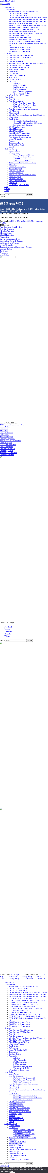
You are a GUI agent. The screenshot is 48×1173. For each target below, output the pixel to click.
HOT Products (14, 1086)
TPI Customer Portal (7, 425)
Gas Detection (14, 1046)
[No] (14, 1172)
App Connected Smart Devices (11, 227)
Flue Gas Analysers (7, 229)
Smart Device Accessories (22, 1066)
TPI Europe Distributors (8, 453)
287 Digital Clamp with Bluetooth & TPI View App (27, 996)
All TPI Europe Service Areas (23, 1134)
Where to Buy (14, 1128)
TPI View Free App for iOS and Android (23, 986)
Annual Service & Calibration (10, 441)
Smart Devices (9, 984)
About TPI (4, 431)
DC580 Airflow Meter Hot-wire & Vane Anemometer (28, 992)
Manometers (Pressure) (17, 1044)
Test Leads (4, 251)
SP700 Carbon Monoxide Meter (20, 1012)
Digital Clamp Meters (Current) (20, 1040)
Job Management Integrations (19, 1026)
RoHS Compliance (6, 447)
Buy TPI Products (6, 433)
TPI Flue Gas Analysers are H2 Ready (22, 1138)
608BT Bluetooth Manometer (19, 1024)
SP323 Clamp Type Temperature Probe (23, 998)
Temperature (13, 1052)
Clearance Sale (14, 1088)
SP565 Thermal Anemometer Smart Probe (24, 1004)
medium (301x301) (27, 221)
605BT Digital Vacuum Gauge (20, 1022)
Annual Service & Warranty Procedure (22, 1150)
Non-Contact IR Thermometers (20, 1112)
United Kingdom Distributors (23, 1130)
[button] (6, 187)
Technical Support (6, 437)
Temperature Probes (16, 1118)
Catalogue (8, 1028)
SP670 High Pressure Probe (19, 1010)
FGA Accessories (19, 1064)
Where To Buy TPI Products (19, 1070)
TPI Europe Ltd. (16, 974)
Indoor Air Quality (6, 245)
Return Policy (5, 427)
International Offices (7, 455)
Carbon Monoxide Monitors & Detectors (27, 1098)
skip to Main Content (7, 1)
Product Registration (16, 1148)
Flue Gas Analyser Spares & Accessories (23, 1084)
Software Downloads (7, 449)
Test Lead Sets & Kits (16, 1120)
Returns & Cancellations (17, 1142)
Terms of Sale (12, 976)
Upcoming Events (6, 451)
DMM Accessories (20, 1062)
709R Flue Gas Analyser (22, 1082)
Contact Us (4, 429)
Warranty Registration (7, 439)
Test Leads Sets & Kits (21, 1068)
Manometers (4, 237)
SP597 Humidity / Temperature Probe (22, 1006)
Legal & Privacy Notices (17, 1156)
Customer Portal (14, 1126)
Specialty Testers (6, 249)
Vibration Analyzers (7, 231)
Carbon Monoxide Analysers (10, 239)
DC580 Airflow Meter (17, 1102)
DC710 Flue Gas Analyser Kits (24, 1080)
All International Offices (21, 1136)
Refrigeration (13, 1048)
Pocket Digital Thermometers (19, 1108)
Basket (11, 1122)
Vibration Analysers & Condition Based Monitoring (27, 1038)
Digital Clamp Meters (16, 1106)
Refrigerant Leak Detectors (9, 243)
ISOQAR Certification (8, 445)
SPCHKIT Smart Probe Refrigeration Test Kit (25, 1016)
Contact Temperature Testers (19, 1110)
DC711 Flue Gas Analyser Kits (24, 1078)
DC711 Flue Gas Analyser (18, 990)
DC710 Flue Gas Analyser (18, 988)
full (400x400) (14, 221)
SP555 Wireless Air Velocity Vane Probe (23, 1002)
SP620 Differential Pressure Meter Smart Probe (25, 1008)
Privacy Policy (20, 425)
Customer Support (10, 1124)
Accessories (4, 253)
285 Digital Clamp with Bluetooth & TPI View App (27, 994)
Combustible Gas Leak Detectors (11, 241)
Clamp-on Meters (6, 233)
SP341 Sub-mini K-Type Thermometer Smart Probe (27, 1000)
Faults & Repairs (6, 443)
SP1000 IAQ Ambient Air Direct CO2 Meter (25, 1014)
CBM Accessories (19, 1060)
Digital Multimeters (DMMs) (19, 1042)
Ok (11, 1172)
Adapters (16, 1058)
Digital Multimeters (7, 235)
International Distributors (22, 1132)
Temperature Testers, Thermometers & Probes (16, 247)
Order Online (4, 435)
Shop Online (4, 255)
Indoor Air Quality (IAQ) (18, 1050)
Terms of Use (28, 978)
